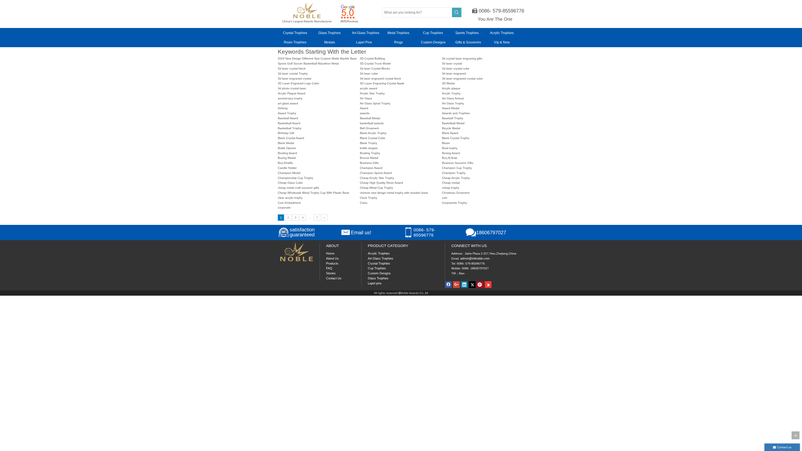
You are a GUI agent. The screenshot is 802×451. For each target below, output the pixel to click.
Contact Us (333, 278)
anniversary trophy (290, 98)
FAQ (329, 268)
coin (444, 197)
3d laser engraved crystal (294, 78)
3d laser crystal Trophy (293, 73)
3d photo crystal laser (292, 88)
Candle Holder (287, 168)
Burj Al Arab (449, 158)
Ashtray (283, 108)
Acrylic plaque (451, 88)
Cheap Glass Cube (290, 182)
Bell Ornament (369, 128)
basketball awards (372, 123)
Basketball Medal (453, 123)
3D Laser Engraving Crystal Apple (382, 83)
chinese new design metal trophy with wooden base (394, 192)
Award (364, 108)
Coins (363, 202)
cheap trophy (450, 187)
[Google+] (456, 284)
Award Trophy (287, 113)
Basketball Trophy (289, 128)
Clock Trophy (368, 197)
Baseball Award (288, 118)
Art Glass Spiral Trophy (375, 103)
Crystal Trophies (379, 263)
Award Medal (450, 108)
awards (364, 113)
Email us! (361, 232)
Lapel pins (375, 283)
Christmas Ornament (456, 192)
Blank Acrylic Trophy (373, 133)
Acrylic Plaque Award (291, 93)
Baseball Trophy (452, 118)
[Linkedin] (464, 284)
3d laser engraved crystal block (380, 78)
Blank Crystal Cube (372, 138)
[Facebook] (448, 284)
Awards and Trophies (456, 113)
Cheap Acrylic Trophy (456, 178)
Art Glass (366, 98)
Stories (331, 273)
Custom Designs (379, 273)
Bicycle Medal (451, 128)
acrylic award (368, 88)
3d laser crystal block (292, 68)
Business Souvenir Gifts (457, 163)
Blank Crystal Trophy (455, 138)
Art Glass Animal (453, 98)
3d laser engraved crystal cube (462, 78)
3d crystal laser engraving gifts (462, 58)
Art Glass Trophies (380, 258)
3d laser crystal (452, 63)
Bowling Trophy (370, 153)
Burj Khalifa (285, 163)
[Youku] (488, 284)
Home (330, 253)
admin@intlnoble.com (475, 258)
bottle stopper (369, 148)
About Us (332, 258)
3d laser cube (369, 73)
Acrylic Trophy (451, 93)
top (795, 435)
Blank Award (450, 133)
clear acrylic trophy (290, 197)
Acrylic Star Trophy (372, 93)
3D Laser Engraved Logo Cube (298, 83)
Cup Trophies (377, 268)
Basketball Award (289, 123)
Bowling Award (287, 153)
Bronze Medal (369, 158)
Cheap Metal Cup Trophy (376, 187)
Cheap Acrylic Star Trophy (377, 178)
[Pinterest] (480, 284)
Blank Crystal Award (291, 138)
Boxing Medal (287, 158)
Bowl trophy (449, 148)
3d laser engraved (454, 73)
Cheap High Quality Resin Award (381, 182)
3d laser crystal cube (455, 68)
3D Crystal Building (372, 58)
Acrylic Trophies (379, 253)
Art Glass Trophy (453, 103)
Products (332, 263)
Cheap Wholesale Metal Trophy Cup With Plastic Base (313, 192)
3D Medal (448, 83)
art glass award (288, 103)
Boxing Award (451, 153)
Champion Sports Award (376, 173)
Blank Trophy (368, 143)
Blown (446, 143)
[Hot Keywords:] (456, 12)
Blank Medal (286, 143)
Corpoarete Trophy (454, 202)
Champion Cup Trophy (457, 168)
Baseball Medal (370, 118)
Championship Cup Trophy (295, 178)
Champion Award (371, 168)
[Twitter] (472, 284)
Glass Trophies (378, 278)
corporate (284, 207)
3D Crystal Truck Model (375, 63)
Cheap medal (451, 182)
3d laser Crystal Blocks (375, 68)
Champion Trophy (454, 173)
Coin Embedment (289, 202)
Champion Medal (289, 173)
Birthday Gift (286, 133)
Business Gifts (369, 163)
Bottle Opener (287, 148)
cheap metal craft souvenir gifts (298, 187)
